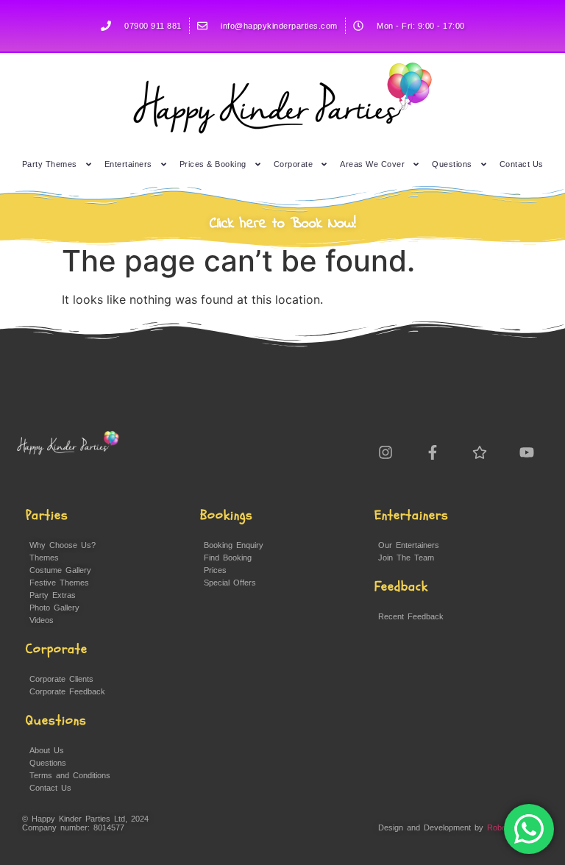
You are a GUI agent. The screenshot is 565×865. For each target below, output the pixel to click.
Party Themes (49, 164)
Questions (452, 164)
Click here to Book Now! (283, 224)
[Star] (479, 452)
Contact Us (522, 164)
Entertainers (128, 164)
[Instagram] (385, 452)
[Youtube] (527, 452)
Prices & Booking (213, 164)
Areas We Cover (372, 164)
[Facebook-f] (432, 452)
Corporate (293, 164)
